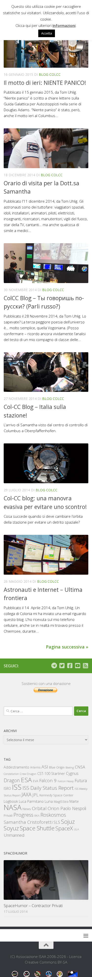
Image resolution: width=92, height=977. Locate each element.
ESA (26, 779)
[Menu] (86, 935)
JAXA (26, 794)
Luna (49, 801)
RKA (36, 815)
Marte (74, 801)
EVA (35, 781)
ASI (44, 767)
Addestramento (16, 767)
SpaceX (64, 828)
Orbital (39, 808)
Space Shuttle (37, 828)
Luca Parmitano (31, 801)
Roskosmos (53, 814)
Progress (23, 814)
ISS (17, 787)
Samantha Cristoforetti (28, 822)
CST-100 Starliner (51, 773)
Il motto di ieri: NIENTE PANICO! (45, 83)
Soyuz (11, 828)
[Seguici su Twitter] (62, 666)
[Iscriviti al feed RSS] (85, 666)
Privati (8, 815)
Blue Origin (57, 767)
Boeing (70, 767)
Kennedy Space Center (56, 795)
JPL (35, 795)
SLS (56, 822)
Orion (53, 808)
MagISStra (61, 801)
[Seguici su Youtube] (77, 666)
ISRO (7, 788)
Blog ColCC (50, 74)
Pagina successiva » (67, 647)
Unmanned (14, 835)
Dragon (12, 780)
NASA (13, 807)
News (27, 808)
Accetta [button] (46, 33)
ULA (76, 829)
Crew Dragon (28, 774)
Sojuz (68, 821)
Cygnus (72, 773)
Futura (81, 780)
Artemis (35, 767)
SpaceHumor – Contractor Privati (33, 905)
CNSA (80, 767)
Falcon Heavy (66, 781)
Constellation (11, 774)
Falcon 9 (48, 780)
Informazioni (64, 25)
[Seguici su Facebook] (70, 666)
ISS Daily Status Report (48, 787)
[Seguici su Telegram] (54, 666)
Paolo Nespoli (73, 808)
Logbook (11, 801)
